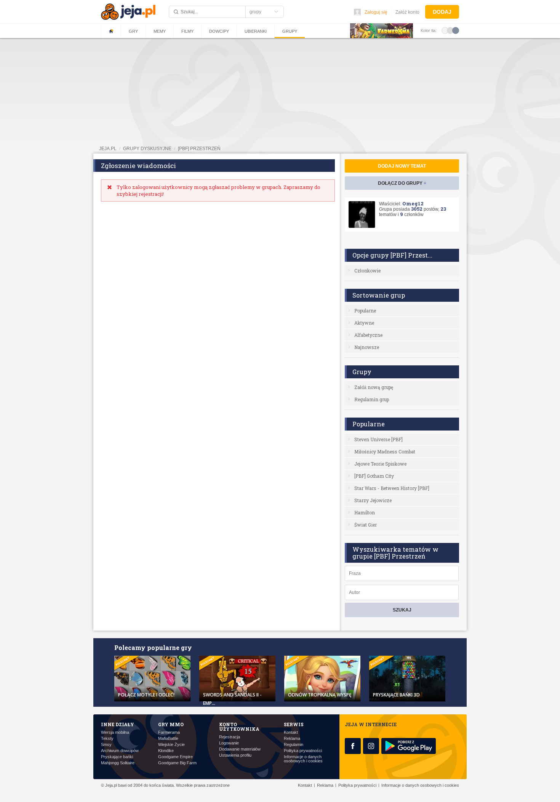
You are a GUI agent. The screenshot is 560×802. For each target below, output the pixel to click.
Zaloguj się (376, 12)
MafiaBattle (168, 738)
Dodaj (442, 12)
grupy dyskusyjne (147, 148)
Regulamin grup (371, 399)
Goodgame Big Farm (177, 763)
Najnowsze (366, 347)
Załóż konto (407, 12)
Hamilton (364, 512)
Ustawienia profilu (235, 755)
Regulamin (293, 745)
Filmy (187, 31)
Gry (133, 31)
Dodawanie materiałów (240, 749)
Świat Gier (365, 525)
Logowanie (229, 743)
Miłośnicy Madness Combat (384, 451)
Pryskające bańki (117, 757)
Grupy (289, 31)
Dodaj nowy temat (402, 166)
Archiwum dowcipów (120, 751)
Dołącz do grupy (402, 183)
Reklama (292, 738)
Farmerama (169, 732)
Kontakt (291, 732)
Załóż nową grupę (373, 387)
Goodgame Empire (175, 757)
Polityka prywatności (303, 751)
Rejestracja (229, 737)
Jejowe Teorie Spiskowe (380, 464)
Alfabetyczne (368, 335)
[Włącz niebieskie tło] (455, 30)
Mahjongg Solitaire (117, 763)
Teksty (107, 738)
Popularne (365, 310)
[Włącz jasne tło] (445, 30)
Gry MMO (171, 724)
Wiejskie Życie (171, 745)
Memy (160, 31)
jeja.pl (108, 148)
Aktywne (364, 323)
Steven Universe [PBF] (378, 439)
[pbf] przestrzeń (199, 148)
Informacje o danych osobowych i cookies (303, 759)
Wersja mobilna (115, 732)
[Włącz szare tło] (450, 30)
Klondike (166, 751)
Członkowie (367, 270)
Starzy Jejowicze (373, 500)
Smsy (106, 745)
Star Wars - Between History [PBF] (391, 488)
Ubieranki (256, 31)
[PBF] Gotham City (374, 476)
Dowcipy (219, 31)
